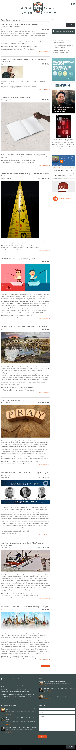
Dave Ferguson (31, 387)
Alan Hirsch (11, 530)
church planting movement (12, 48)
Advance (11, 593)
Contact (16, 4)
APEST (21, 593)
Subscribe (70, 25)
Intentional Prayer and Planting (12, 400)
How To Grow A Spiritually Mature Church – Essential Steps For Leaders (21, 708)
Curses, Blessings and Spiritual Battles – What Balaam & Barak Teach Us (20, 718)
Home (3, 4)
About (9, 4)
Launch (33, 48)
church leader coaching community (23, 46)
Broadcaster (49, 12)
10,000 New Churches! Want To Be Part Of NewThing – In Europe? (24, 607)
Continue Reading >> (44, 51)
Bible (24, 593)
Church (12, 46)
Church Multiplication (25, 160)
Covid (18, 247)
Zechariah (8, 249)
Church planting (23, 86)
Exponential (17, 389)
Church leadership (25, 245)
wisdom (21, 49)
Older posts (45, 666)
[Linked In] (47, 29)
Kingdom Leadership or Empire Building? (54, 681)
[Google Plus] (45, 29)
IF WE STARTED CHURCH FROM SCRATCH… (16, 98)
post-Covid (36, 247)
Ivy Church (22, 389)
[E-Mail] (49, 29)
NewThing (3, 87)
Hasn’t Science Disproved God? (51, 695)
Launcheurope (4, 390)
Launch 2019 (30, 315)
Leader (49, 8)
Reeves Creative (25, 748)
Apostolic (13, 160)
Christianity (11, 86)
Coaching (22, 48)
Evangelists (28, 595)
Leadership (5, 46)
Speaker (27, 8)
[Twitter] (42, 29)
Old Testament (30, 247)
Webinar (3, 533)
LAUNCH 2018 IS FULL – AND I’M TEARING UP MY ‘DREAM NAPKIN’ (24, 327)
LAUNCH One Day (19, 162)
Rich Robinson (25, 531)
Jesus (29, 86)
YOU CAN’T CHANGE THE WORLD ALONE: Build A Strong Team (59, 688)
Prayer (21, 390)
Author (27, 12)
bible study (13, 245)
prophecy (26, 162)
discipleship (28, 48)
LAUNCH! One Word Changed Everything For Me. (18, 259)
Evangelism (10, 389)
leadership (16, 49)
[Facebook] (44, 29)
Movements (4, 317)
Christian (28, 593)
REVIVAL (20, 463)
